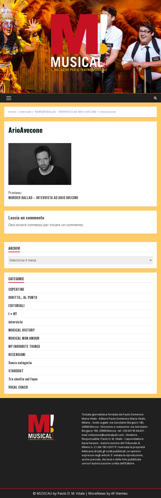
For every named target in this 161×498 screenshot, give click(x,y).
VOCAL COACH (18, 387)
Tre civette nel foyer (23, 379)
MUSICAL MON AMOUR (23, 338)
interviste (15, 321)
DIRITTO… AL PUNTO (22, 297)
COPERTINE (16, 289)
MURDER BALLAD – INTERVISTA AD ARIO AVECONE (43, 195)
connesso (35, 225)
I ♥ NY (12, 313)
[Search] (155, 98)
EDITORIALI (16, 305)
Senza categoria (20, 362)
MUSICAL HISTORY (21, 330)
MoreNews (97, 493)
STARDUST (15, 370)
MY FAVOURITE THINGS (24, 346)
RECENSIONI (16, 354)
